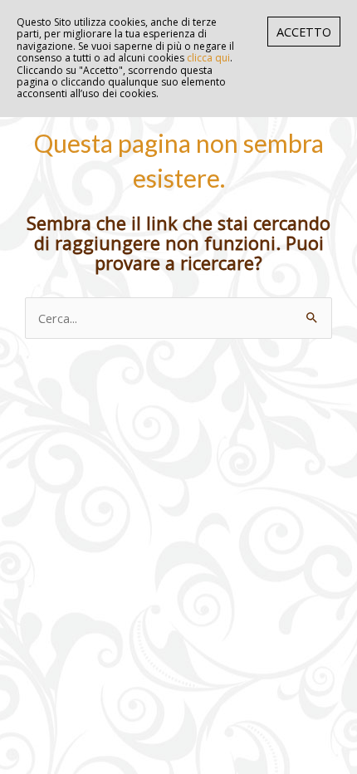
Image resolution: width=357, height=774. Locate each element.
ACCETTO (303, 31)
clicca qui (208, 58)
